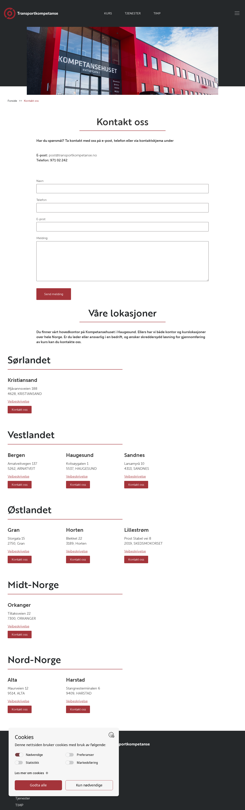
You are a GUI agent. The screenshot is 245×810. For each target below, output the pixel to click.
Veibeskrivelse (18, 401)
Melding (41, 238)
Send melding (53, 294)
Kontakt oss (20, 409)
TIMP (155, 13)
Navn (39, 181)
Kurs (110, 13)
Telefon (41, 200)
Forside (12, 101)
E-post (40, 219)
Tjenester (133, 13)
